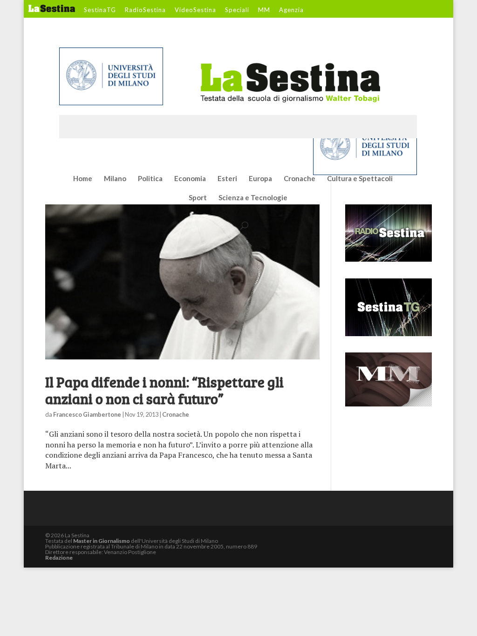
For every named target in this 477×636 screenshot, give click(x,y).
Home (82, 179)
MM (264, 10)
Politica (150, 179)
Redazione (59, 557)
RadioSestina (145, 10)
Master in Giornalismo (101, 540)
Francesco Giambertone (87, 414)
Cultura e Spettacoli (360, 179)
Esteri (227, 179)
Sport (198, 198)
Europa (260, 179)
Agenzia (291, 10)
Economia (190, 179)
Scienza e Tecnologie (252, 198)
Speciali (237, 10)
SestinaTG (100, 10)
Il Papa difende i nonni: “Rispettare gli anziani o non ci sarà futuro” (164, 390)
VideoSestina (195, 10)
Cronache (299, 179)
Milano (115, 179)
